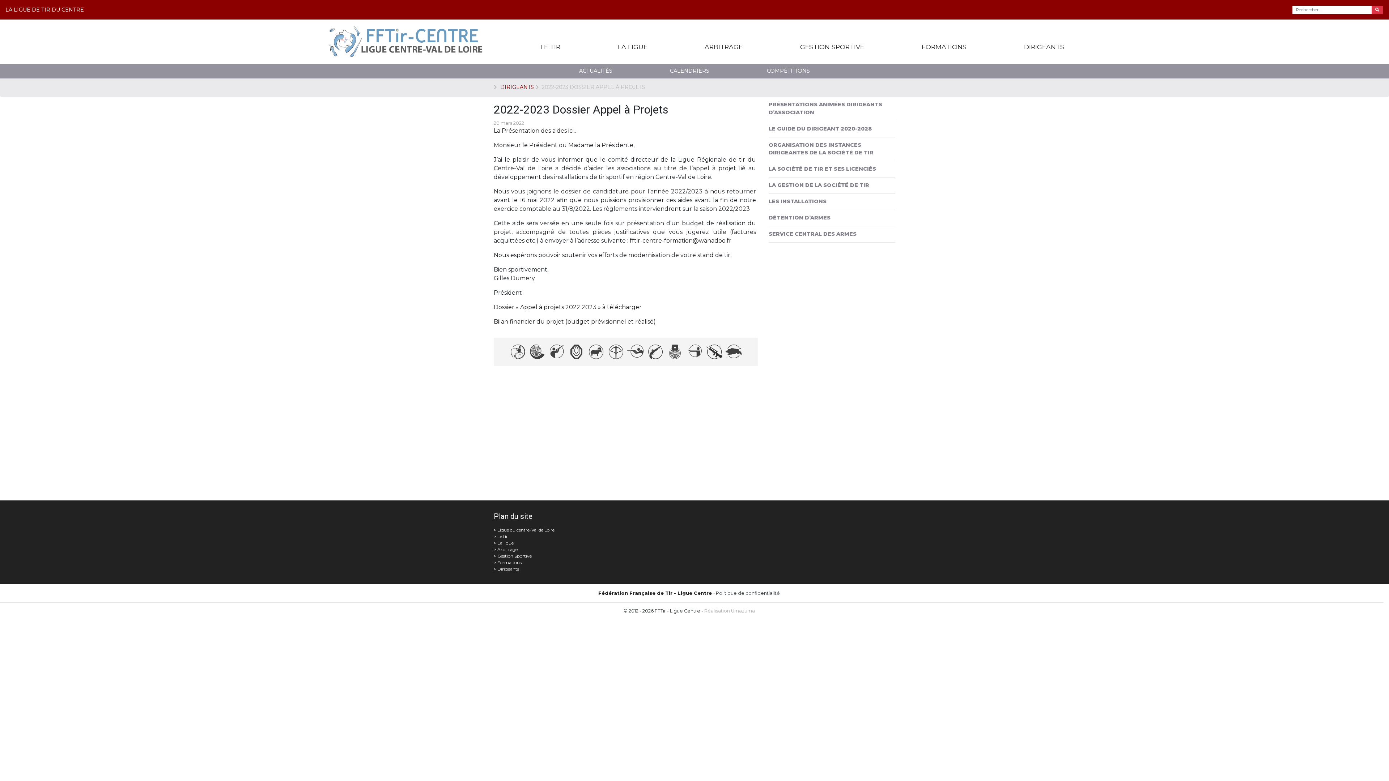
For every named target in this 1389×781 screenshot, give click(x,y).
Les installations (798, 201)
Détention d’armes (800, 217)
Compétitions (788, 71)
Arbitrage (724, 47)
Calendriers (689, 71)
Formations (944, 47)
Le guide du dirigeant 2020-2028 (820, 128)
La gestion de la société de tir (819, 185)
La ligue (632, 47)
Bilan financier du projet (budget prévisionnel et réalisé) (575, 321)
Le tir (550, 47)
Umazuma (743, 611)
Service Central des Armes (813, 234)
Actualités (595, 71)
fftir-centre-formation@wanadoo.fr (680, 240)
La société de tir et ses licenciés (822, 169)
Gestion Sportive (832, 47)
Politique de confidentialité (748, 593)
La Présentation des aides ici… (536, 130)
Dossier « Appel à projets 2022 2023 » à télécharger (568, 307)
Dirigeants (1044, 47)
